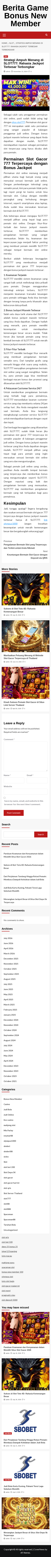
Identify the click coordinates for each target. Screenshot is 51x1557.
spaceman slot (8, 1267)
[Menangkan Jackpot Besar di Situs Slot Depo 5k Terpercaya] (25, 1513)
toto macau (7, 1256)
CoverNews (39, 1549)
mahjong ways (8, 1262)
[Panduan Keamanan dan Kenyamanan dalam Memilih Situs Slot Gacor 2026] (25, 1328)
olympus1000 (10, 1141)
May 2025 (8, 994)
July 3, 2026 (16, 1538)
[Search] (46, 35)
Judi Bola (8, 1109)
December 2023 (11, 1066)
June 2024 (8, 1050)
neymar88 (8, 1135)
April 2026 (8, 948)
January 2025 (10, 1015)
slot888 (7, 1209)
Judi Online (9, 1115)
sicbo (6, 1156)
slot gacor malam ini (11, 1286)
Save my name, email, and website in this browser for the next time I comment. (23, 802)
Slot (5, 56)
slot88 (7, 1204)
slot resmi (6, 1290)
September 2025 (11, 974)
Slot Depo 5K (10, 1172)
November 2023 (11, 1071)
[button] (4, 35)
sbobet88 (8, 1151)
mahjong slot (9, 1125)
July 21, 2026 (17, 1446)
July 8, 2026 (16, 1492)
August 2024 (10, 1040)
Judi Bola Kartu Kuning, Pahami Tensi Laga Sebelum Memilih (23, 889)
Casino (7, 1104)
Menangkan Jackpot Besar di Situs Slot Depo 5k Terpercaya (25, 900)
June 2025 (8, 989)
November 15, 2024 (20, 71)
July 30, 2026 (17, 1353)
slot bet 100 (7, 1242)
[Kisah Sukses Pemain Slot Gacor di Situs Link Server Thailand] (25, 683)
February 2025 (10, 1009)
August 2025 (10, 979)
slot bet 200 (9, 1167)
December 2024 (11, 1020)
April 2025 (8, 999)
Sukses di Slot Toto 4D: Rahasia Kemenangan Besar (24, 866)
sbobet (7, 1146)
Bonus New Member (13, 1099)
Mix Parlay (8, 1130)
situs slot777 (18, 122)
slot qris (7, 1188)
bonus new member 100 (12, 1272)
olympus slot (7, 1276)
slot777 (7, 1198)
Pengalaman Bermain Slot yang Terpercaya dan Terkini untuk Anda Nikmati (25, 544)
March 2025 (9, 1004)
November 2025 (11, 964)
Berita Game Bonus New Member (25, 15)
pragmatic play (8, 1295)
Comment (9, 739)
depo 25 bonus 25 (10, 1246)
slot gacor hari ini (11, 1183)
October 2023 (10, 1076)
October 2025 (10, 969)
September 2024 (11, 1035)
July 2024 (8, 1045)
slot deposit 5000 (9, 1300)
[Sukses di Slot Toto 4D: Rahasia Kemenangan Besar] (25, 589)
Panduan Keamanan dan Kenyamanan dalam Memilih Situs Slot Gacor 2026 (23, 855)
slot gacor (8, 1177)
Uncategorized (11, 1230)
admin (8, 71)
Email (30, 775)
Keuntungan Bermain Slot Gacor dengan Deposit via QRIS (27, 554)
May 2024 (8, 1055)
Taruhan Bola (10, 1225)
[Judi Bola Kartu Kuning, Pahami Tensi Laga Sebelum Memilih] (25, 1467)
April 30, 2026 (17, 708)
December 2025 (11, 958)
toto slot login (8, 1281)
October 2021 (10, 1081)
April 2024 (8, 1061)
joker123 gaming (9, 1251)
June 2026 (8, 943)
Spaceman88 (9, 1219)
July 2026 (8, 938)
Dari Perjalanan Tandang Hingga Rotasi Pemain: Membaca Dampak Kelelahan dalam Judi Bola (25, 878)
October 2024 (10, 1030)
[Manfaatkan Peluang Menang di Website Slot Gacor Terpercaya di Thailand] (25, 636)
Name (7, 775)
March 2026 (9, 953)
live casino (8, 1120)
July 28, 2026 (17, 615)
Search (6, 824)
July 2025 (8, 984)
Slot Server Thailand (13, 1193)
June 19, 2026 (17, 662)
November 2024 (11, 1025)
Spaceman (8, 1214)
